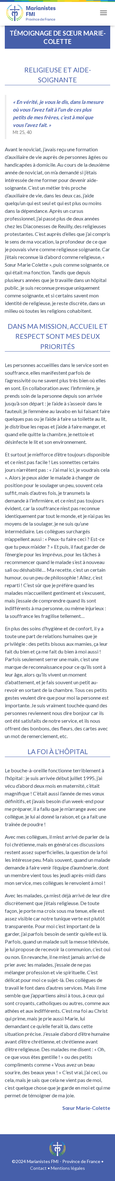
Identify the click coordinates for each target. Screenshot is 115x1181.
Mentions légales (68, 1168)
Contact (38, 1168)
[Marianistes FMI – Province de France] (33, 12)
